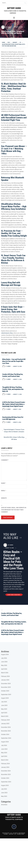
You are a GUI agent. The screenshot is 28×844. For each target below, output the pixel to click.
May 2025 (4, 709)
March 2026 (4, 672)
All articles (4, 804)
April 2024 (4, 756)
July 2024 (4, 745)
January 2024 (5, 767)
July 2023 (4, 789)
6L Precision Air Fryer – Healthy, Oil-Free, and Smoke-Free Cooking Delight (14, 233)
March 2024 (4, 760)
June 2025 (4, 705)
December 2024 (6, 727)
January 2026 (5, 680)
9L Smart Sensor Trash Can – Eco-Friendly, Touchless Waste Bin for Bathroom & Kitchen (13, 259)
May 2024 (4, 752)
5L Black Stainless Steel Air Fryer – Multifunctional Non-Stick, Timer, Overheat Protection (14, 87)
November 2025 (6, 687)
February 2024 (5, 763)
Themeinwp (20, 834)
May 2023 (4, 796)
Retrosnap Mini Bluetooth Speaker (12, 178)
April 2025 (4, 712)
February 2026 (5, 676)
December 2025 (6, 683)
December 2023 (6, 771)
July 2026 (4, 658)
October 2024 (5, 734)
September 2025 (6, 694)
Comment (5, 460)
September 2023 (6, 782)
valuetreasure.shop (7, 333)
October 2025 (5, 691)
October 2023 (5, 778)
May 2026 (4, 665)
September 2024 (6, 738)
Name (3, 483)
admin (9, 27)
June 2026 (4, 661)
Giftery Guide (14, 8)
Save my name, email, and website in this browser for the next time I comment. (13, 510)
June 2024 (4, 749)
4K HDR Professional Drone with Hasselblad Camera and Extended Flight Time (14, 117)
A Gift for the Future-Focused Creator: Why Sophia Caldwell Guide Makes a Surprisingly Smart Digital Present (13, 404)
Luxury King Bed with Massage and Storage (10, 283)
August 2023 (5, 785)
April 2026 (4, 669)
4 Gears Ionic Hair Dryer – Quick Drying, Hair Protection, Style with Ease (13, 309)
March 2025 (4, 716)
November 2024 (6, 731)
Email (3, 490)
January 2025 (5, 723)
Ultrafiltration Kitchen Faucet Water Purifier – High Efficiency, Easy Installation (13, 206)
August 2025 (5, 698)
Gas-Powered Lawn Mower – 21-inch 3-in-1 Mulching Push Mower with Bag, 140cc (14, 150)
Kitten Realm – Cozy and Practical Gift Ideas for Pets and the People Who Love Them (13, 361)
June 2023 (4, 792)
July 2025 (4, 701)
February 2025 (5, 720)
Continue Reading (13, 594)
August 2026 (5, 654)
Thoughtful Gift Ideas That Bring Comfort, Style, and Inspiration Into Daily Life (13, 389)
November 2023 (6, 774)
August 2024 (5, 742)
